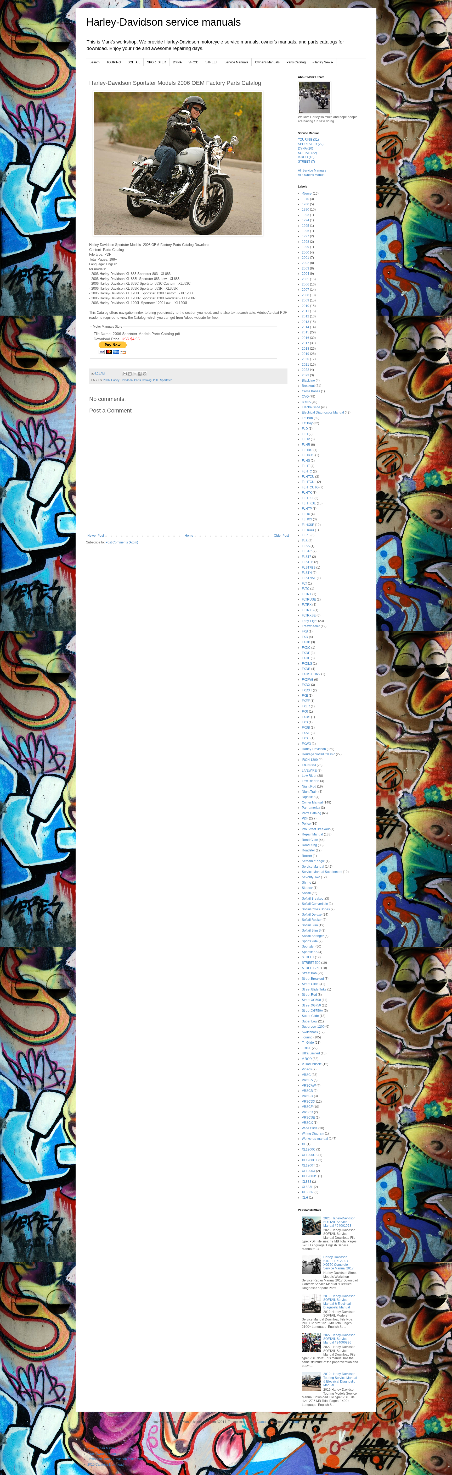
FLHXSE (308, 525)
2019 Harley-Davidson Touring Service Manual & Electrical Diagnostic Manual (340, 1379)
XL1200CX (310, 1160)
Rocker (307, 856)
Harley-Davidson (122, 380)
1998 (305, 242)
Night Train (310, 792)
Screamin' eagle (313, 861)
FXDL (306, 658)
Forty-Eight (309, 621)
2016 (305, 338)
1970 (305, 199)
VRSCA (307, 1080)
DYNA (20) (305, 148)
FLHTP (307, 508)
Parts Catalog (296, 62)
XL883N (308, 1192)
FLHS (306, 461)
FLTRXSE (309, 615)
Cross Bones (311, 391)
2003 (305, 268)
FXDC (306, 648)
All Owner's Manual (311, 175)
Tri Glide (308, 1042)
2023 (305, 375)
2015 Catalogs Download (105, 1464)
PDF (156, 380)
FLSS (306, 546)
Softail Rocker (312, 920)
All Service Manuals (312, 170)
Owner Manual (312, 802)
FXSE (306, 733)
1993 (305, 215)
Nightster (308, 797)
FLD (305, 429)
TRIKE (306, 1048)
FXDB (306, 642)
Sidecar (307, 888)
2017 (305, 343)
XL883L (307, 1187)
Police (306, 823)
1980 (305, 204)
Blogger (293, 1422)
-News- (307, 193)
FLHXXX (308, 530)
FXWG (306, 744)
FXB (305, 631)
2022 (305, 370)
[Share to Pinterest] (144, 373)
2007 (305, 289)
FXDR (306, 669)
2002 (305, 263)
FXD (305, 637)
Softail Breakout (313, 898)
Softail (306, 893)
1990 (305, 209)
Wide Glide (310, 1128)
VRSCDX (308, 1101)
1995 (305, 226)
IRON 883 (309, 765)
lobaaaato (261, 1422)
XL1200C (308, 1149)
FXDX (306, 685)
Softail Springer (313, 936)
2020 (305, 359)
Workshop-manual (315, 1139)
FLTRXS (308, 610)
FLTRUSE (309, 599)
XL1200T (308, 1165)
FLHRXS (308, 455)
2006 (106, 380)
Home (189, 535)
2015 (305, 332)
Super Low (309, 1021)
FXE (305, 695)
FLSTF (306, 557)
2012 (305, 316)
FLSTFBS (308, 567)
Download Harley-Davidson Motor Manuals (118, 1459)
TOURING (113, 62)
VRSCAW (309, 1085)
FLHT (306, 466)
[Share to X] (134, 373)
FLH (305, 434)
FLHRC (307, 450)
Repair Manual (312, 834)
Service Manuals (236, 62)
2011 (305, 311)
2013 (305, 322)
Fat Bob (307, 418)
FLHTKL (308, 498)
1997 (305, 236)
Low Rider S (310, 781)
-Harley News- (323, 62)
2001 (305, 258)
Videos (307, 1069)
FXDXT (307, 690)
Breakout (308, 386)
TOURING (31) (308, 139)
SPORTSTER (156, 62)
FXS (305, 722)
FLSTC (307, 551)
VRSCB (307, 1091)
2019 (305, 354)
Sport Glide (310, 941)
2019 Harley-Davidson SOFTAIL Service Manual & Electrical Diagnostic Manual (339, 1301)
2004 (305, 274)
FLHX (306, 514)
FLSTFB (307, 562)
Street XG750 (311, 1005)
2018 (305, 348)
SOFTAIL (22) (307, 153)
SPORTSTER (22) (311, 144)
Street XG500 (311, 1000)
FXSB (306, 727)
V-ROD (194, 62)
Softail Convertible (315, 904)
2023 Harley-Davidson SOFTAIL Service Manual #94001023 (339, 1222)
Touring (307, 1037)
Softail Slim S (311, 930)
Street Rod (309, 995)
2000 (305, 252)
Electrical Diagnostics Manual (323, 412)
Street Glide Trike (314, 989)
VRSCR (307, 1112)
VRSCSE (308, 1117)
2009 (305, 300)
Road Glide (310, 840)
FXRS (306, 717)
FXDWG (307, 679)
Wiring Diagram (313, 1133)
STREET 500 (311, 963)
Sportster (166, 380)
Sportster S (310, 952)
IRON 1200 (310, 760)
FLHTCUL (309, 482)
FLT (304, 583)
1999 (305, 247)
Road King (309, 845)
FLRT (306, 535)
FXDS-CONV (311, 674)
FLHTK (307, 492)
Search (94, 62)
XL (304, 1144)
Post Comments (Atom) (121, 542)
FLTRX (307, 605)
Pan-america (311, 808)
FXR (305, 711)
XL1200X (308, 1171)
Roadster (308, 850)
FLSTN (307, 573)
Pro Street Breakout (316, 829)
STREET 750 (311, 968)
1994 (305, 220)
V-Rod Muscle (312, 1064)
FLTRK (307, 594)
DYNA (177, 62)
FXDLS (307, 663)
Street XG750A (312, 1010)
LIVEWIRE (309, 770)
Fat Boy (307, 423)
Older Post (281, 535)
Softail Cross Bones (316, 909)
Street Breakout (313, 979)
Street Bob (309, 973)
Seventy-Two (311, 877)
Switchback (310, 1032)
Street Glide (310, 984)
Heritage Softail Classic (318, 754)
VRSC (306, 1075)
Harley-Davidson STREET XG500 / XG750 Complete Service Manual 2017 (338, 1262)
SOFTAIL (134, 62)
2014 (305, 327)
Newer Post (95, 535)
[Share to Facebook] (139, 373)
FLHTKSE (309, 503)
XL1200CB (310, 1155)
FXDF (306, 653)
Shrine (306, 882)
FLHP (306, 439)
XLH (305, 1197)
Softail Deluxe (312, 914)
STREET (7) (306, 161)
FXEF (306, 701)
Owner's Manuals (267, 62)
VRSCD (307, 1096)
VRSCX (307, 1123)
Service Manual (313, 866)
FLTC (305, 589)
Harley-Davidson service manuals (163, 22)
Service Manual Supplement (322, 872)
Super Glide (310, 1016)
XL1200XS (309, 1176)
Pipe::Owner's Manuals (103, 1454)
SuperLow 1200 (313, 1026)
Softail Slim (310, 925)
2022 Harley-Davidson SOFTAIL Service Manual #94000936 (339, 1339)
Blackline (308, 380)
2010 (305, 306)
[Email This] (124, 373)
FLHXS (307, 519)
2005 (305, 279)
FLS (305, 541)
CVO (305, 396)
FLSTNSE (309, 578)
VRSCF (307, 1107)
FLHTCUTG (310, 487)
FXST (306, 738)
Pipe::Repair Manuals (102, 1448)
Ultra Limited (311, 1053)
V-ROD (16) (306, 157)
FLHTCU (308, 476)
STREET (211, 62)
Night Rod (309, 786)
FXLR (306, 706)
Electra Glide (311, 407)
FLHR (306, 445)
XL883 (306, 1182)
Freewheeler (311, 626)
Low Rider (309, 776)
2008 (305, 295)
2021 (305, 364)
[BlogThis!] (129, 373)
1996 (305, 231)
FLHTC (307, 471)
